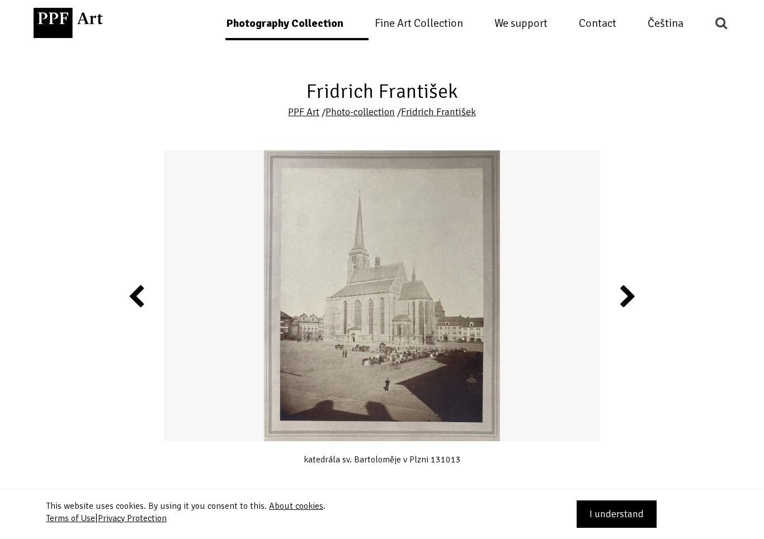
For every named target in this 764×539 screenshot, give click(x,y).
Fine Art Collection (419, 23)
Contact (597, 23)
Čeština (665, 23)
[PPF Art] (68, 23)
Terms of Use (70, 518)
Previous (137, 295)
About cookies (296, 506)
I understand (616, 514)
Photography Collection (284, 23)
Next (627, 295)
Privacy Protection (132, 518)
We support (521, 23)
